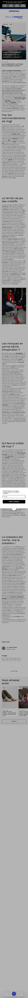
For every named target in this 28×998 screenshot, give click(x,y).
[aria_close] (14, 508)
